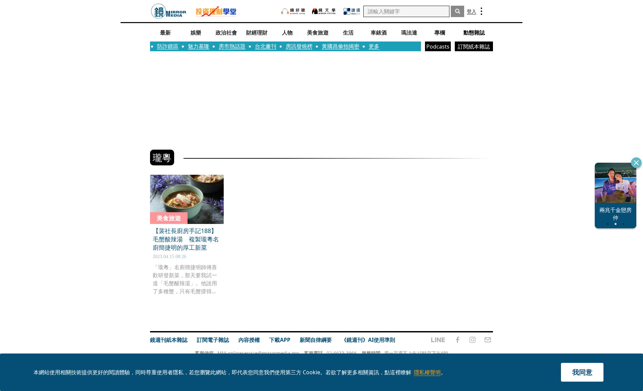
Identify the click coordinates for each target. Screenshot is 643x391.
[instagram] (472, 339)
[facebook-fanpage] (457, 339)
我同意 (582, 372)
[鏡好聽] (293, 11)
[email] (487, 339)
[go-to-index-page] (169, 11)
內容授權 (249, 339)
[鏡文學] (324, 11)
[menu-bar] (481, 11)
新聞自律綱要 (316, 339)
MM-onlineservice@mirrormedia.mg (258, 353)
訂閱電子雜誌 (213, 339)
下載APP (279, 339)
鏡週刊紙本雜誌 (169, 339)
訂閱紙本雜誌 (474, 46)
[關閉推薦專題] (636, 162)
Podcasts (437, 46)
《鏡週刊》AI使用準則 (368, 339)
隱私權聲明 (427, 372)
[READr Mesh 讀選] (352, 11)
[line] (438, 339)
